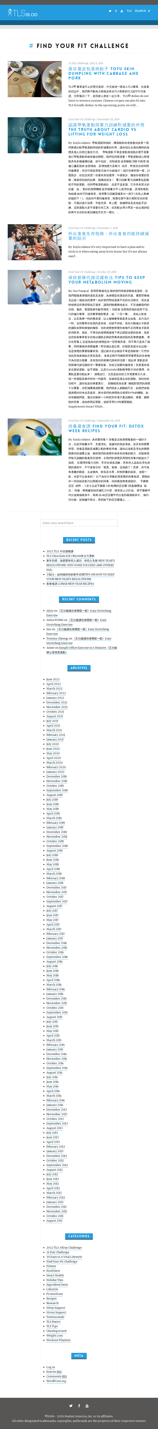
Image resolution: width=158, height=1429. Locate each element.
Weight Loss (54, 1335)
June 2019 (52, 804)
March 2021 (54, 730)
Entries (54, 1371)
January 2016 (54, 994)
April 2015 (53, 1035)
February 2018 (55, 878)
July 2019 (52, 799)
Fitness (51, 1266)
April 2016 (53, 980)
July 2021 (52, 721)
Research (52, 1303)
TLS (129, 11)
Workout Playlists (58, 1340)
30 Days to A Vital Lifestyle (64, 1257)
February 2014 (55, 1100)
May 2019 (52, 809)
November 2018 (56, 836)
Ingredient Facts (57, 1284)
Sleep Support (55, 1307)
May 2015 (52, 1031)
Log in (50, 1367)
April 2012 (53, 1188)
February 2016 (55, 989)
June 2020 (53, 748)
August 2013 (54, 1128)
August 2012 (54, 1169)
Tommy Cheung (57, 638)
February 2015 (55, 1045)
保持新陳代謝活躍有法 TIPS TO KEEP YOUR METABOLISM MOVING (106, 280)
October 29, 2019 (107, 272)
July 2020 (52, 744)
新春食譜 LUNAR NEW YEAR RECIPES (70, 583)
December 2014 (56, 1054)
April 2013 (53, 1142)
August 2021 (54, 716)
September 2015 (57, 1012)
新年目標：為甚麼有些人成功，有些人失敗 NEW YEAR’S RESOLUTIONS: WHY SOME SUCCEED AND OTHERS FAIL (80, 565)
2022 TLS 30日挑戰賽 (60, 551)
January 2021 (55, 739)
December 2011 (56, 1206)
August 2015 (54, 1017)
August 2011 (54, 1220)
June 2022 (53, 679)
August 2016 (54, 961)
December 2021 (56, 702)
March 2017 (53, 929)
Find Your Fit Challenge (82, 119)
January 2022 (55, 698)
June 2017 (52, 915)
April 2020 (53, 758)
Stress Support (56, 1312)
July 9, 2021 (97, 63)
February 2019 (55, 822)
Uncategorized (56, 1331)
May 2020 (53, 753)
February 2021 (55, 735)
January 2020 (55, 772)
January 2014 (54, 1105)
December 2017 (56, 887)
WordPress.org (56, 1381)
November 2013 (56, 1114)
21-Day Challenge (78, 63)
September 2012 (57, 1165)
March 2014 (53, 1095)
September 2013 (57, 1123)
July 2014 (52, 1077)
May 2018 (52, 864)
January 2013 (54, 1151)
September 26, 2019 (109, 420)
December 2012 (56, 1156)
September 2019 (57, 790)
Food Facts (53, 1270)
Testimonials (55, 1317)
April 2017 (53, 924)
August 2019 (54, 795)
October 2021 (55, 711)
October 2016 (55, 952)
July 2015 (52, 1021)
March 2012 (54, 1193)
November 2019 (56, 781)
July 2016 (52, 966)
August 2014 (54, 1072)
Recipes (51, 1298)
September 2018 (57, 846)
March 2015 (53, 1040)
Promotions (54, 1294)
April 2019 (53, 813)
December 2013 (56, 1109)
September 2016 (57, 957)
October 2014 (55, 1063)
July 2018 (52, 855)
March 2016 (54, 984)
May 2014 (52, 1086)
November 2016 (56, 947)
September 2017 (57, 901)
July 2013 (52, 1132)
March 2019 (54, 818)
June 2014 (52, 1082)
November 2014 (56, 1058)
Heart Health (55, 1275)
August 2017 (54, 906)
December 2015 (56, 998)
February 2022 (56, 693)
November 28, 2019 (108, 119)
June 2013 (52, 1137)
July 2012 (52, 1174)
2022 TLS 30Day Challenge (64, 1247)
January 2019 (54, 827)
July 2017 (52, 910)
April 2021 (53, 725)
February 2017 (55, 934)
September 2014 (57, 1068)
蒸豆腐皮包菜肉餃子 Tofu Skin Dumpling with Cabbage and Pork (103, 73)
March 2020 (54, 762)
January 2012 (55, 1202)
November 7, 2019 (108, 228)
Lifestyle (52, 1289)
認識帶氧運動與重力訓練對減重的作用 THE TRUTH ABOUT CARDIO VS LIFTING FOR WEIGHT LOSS (106, 129)
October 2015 (55, 1008)
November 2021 (56, 707)
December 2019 (56, 776)
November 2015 (56, 1003)
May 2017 (52, 920)
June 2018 (52, 859)
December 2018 (56, 832)
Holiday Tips (54, 1280)
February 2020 (56, 767)
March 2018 (54, 873)
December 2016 (56, 943)
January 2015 (54, 1049)
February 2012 (55, 1197)
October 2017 (55, 896)
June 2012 (52, 1179)
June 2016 (52, 971)
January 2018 (54, 883)
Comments (56, 1376)
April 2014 (53, 1091)
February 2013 (55, 1146)
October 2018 (55, 841)
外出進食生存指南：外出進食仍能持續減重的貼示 (108, 236)
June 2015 (52, 1026)
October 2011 (54, 1216)
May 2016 (52, 975)
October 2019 (55, 785)
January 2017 (54, 938)
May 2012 (52, 1183)
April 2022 (53, 684)
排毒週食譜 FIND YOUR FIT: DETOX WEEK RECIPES (106, 429)
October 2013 (55, 1119)
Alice (49, 610)
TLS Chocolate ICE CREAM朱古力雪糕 (70, 556)
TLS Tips (52, 1326)
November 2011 (56, 1211)
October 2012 (55, 1160)
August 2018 (54, 850)
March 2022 (54, 688)
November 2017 (56, 892)
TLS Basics (53, 1321)
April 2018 (53, 869)
